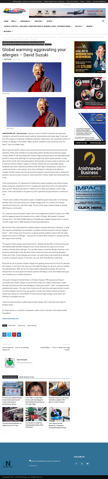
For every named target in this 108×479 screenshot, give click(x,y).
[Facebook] (4, 335)
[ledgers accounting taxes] (90, 129)
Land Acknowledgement (99, 1)
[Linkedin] (19, 335)
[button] (103, 21)
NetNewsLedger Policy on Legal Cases (54, 1)
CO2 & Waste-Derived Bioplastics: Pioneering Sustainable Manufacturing (57, 425)
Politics (78, 26)
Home (6, 21)
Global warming (31, 325)
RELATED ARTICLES (10, 377)
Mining (89, 26)
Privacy (82, 1)
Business (7, 31)
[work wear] (90, 93)
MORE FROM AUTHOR (26, 377)
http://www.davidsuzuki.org (24, 362)
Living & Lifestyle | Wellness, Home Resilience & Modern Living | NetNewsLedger (37, 26)
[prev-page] (3, 432)
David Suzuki (7, 59)
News (13, 21)
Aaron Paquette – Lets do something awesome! (15, 349)
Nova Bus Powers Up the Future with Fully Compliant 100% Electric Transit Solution (59, 400)
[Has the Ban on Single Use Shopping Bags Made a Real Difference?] (36, 414)
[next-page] (7, 432)
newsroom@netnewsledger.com (49, 465)
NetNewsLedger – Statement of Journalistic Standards (27, 1)
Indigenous (25, 21)
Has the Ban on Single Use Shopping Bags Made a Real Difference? (34, 425)
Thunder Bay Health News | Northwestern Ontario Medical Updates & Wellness (81, 37)
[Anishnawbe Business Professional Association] (90, 165)
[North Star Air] (67, 13)
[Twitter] (9, 335)
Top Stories (48, 44)
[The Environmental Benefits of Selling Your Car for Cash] (12, 414)
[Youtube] (87, 464)
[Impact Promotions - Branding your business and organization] (90, 198)
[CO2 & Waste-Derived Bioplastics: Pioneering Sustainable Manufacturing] (59, 414)
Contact (88, 1)
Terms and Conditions (72, 1)
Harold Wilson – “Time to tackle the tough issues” (55, 349)
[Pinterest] (14, 335)
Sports (49, 21)
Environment (21, 325)
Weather (38, 21)
